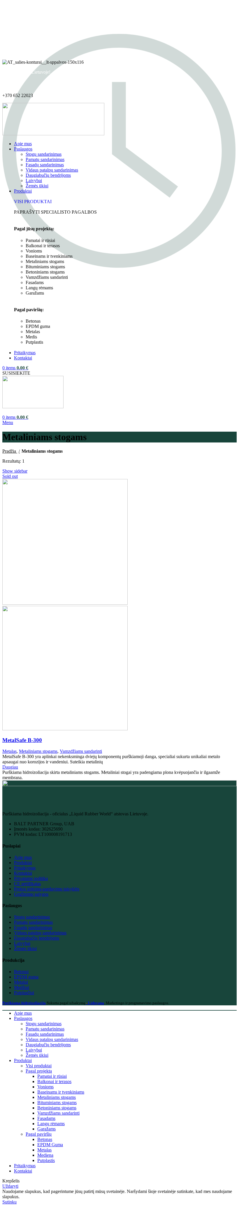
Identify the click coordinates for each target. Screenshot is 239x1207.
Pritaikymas (25, 867)
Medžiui (21, 987)
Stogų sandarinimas (43, 154)
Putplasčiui (24, 992)
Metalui (21, 982)
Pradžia (9, 451)
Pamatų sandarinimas (45, 159)
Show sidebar (14, 470)
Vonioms (45, 1086)
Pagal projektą (39, 1070)
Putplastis (46, 1160)
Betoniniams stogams (56, 1107)
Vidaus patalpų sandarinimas (52, 169)
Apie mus (23, 857)
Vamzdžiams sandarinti (81, 751)
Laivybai (34, 180)
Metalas (9, 751)
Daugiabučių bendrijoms (48, 175)
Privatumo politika (31, 878)
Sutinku (9, 1201)
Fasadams (46, 1118)
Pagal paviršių (39, 1134)
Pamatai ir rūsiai (52, 1076)
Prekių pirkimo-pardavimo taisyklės (46, 888)
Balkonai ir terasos (54, 1081)
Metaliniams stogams (38, 751)
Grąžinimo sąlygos (31, 894)
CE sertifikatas (27, 883)
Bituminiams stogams (57, 1102)
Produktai (23, 862)
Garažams (46, 1128)
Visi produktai (39, 1065)
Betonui (21, 971)
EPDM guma (26, 976)
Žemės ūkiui (37, 185)
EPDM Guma (50, 1144)
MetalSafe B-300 (22, 740)
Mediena (45, 1155)
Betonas (44, 1139)
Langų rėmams (51, 1123)
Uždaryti (10, 1186)
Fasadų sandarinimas (45, 164)
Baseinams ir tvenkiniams (60, 1092)
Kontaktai (23, 873)
